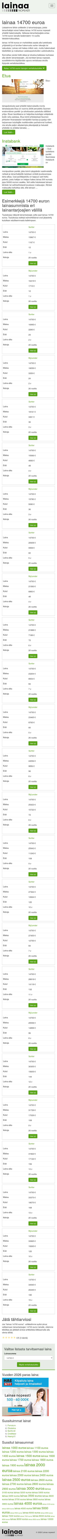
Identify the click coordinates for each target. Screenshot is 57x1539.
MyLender (32, 270)
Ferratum (12, 1425)
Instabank (11, 141)
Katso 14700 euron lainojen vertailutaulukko (23, 68)
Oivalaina (12, 1428)
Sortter (31, 227)
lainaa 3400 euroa (11, 1495)
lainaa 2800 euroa (35, 1484)
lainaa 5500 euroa (16, 1513)
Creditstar (12, 1433)
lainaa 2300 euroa (20, 1475)
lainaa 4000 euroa (28, 1503)
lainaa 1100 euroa (37, 1448)
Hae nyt (33, 263)
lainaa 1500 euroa (28, 1455)
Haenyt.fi (11, 1436)
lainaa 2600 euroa (41, 1480)
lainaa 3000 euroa (30, 1488)
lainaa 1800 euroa (42, 1460)
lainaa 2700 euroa (13, 1484)
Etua (6, 76)
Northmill (11, 1430)
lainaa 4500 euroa (23, 1508)
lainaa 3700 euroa (17, 1499)
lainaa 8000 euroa (41, 1515)
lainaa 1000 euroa (14, 1447)
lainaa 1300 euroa (35, 1451)
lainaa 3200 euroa (22, 1492)
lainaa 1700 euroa (20, 1460)
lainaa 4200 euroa (8, 1509)
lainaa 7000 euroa (11, 1515)
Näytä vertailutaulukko (28, 1364)
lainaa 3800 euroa (35, 1499)
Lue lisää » (8, 132)
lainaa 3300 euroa (41, 1492)
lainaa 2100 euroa (23, 1471)
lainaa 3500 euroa (31, 1496)
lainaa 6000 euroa (31, 1512)
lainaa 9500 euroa (34, 1519)
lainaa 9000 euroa (19, 1518)
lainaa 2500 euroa (16, 1479)
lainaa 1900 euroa (13, 1465)
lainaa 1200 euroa (13, 1451)
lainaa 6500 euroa (47, 1513)
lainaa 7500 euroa (26, 1516)
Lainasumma (10, 1353)
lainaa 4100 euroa (48, 1504)
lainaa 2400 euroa (42, 1475)
